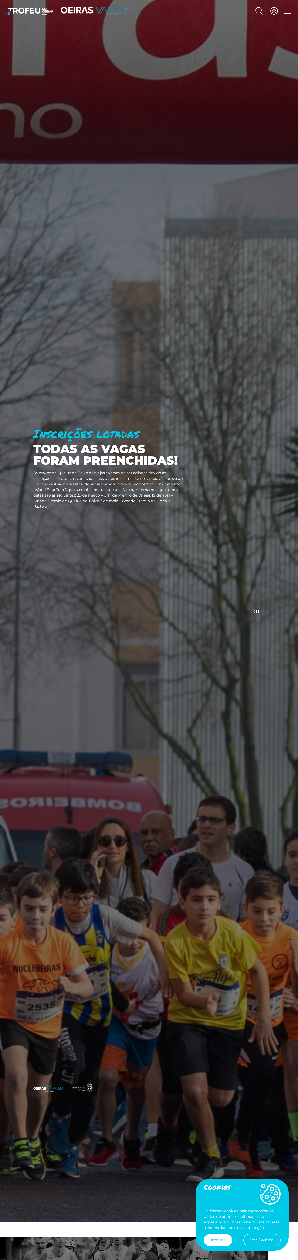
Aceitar (217, 1240)
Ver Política (262, 1240)
